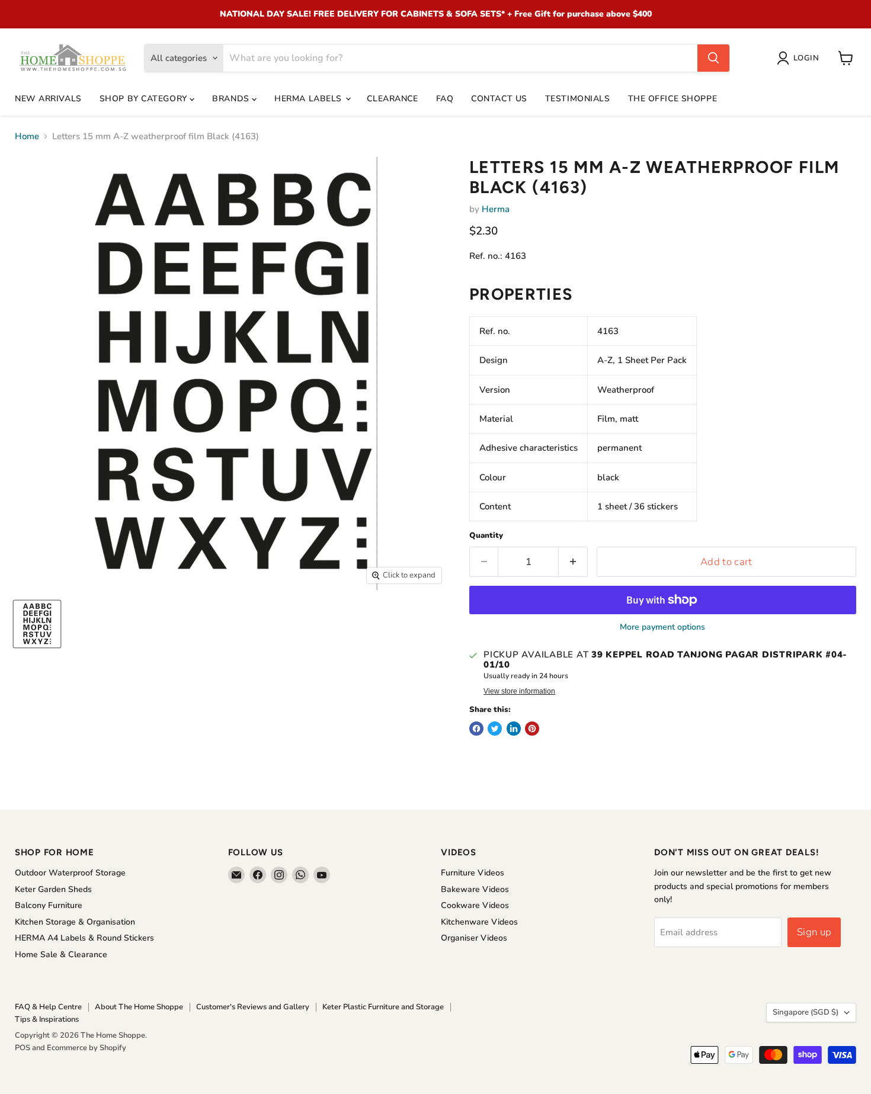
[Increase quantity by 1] (573, 562)
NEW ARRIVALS (48, 98)
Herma (496, 209)
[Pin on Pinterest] (532, 728)
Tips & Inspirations (47, 1019)
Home (27, 136)
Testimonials (577, 98)
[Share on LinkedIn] (514, 728)
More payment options (662, 627)
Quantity (486, 535)
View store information (519, 691)
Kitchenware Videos (479, 922)
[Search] (713, 58)
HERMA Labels (309, 98)
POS (22, 1047)
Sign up (814, 932)
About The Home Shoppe (139, 1007)
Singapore (805, 1012)
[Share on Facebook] (476, 728)
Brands (232, 98)
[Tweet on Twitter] (495, 728)
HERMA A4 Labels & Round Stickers (84, 938)
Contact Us (499, 98)
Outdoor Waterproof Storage (70, 872)
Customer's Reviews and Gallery (252, 1007)
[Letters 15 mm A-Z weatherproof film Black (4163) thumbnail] (37, 624)
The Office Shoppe (673, 98)
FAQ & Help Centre (48, 1007)
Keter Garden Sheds (53, 889)
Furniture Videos (472, 872)
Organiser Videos (474, 938)
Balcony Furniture (48, 905)
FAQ (445, 98)
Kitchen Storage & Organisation (75, 922)
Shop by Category (145, 98)
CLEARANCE (392, 98)
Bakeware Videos (475, 889)
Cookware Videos (475, 905)
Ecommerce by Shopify (86, 1047)
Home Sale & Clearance (61, 954)
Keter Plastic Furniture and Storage (383, 1007)
